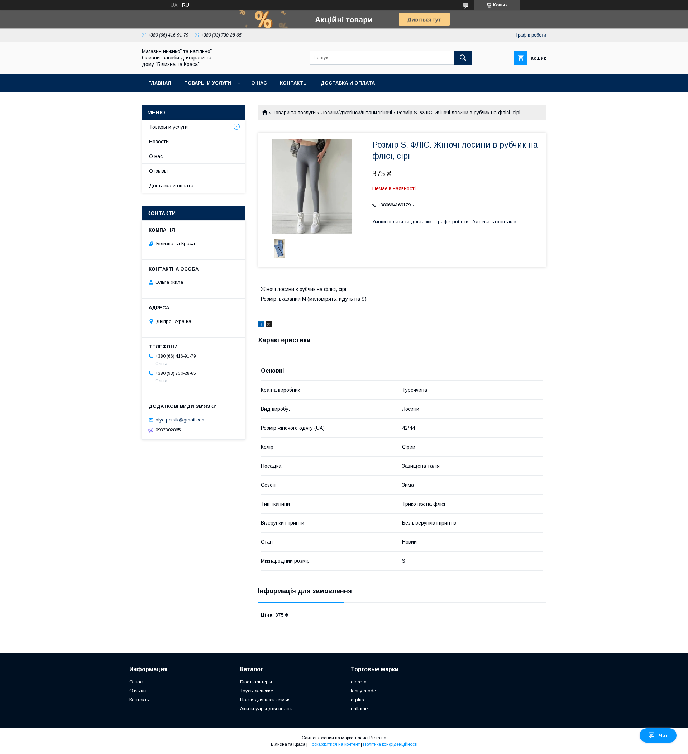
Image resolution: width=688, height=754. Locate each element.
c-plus (357, 699)
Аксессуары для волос (266, 708)
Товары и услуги (207, 83)
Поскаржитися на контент (334, 744)
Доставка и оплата (348, 83)
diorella (359, 681)
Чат (663, 735)
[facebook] (261, 325)
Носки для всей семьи (265, 699)
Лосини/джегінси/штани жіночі (356, 112)
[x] (269, 325)
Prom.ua (377, 737)
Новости (159, 141)
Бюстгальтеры (256, 681)
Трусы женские (256, 690)
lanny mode (363, 690)
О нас (259, 83)
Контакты (294, 83)
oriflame (359, 708)
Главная (159, 83)
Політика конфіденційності (390, 744)
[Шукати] (463, 58)
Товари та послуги (294, 112)
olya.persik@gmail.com (181, 420)
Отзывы (158, 171)
